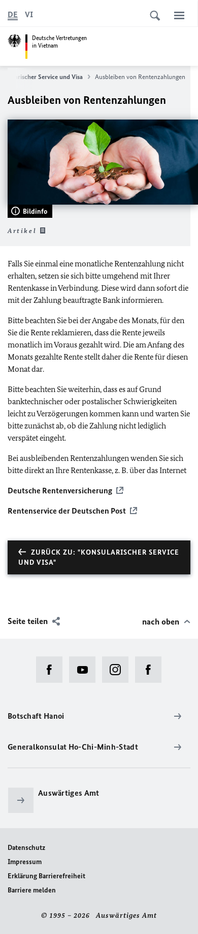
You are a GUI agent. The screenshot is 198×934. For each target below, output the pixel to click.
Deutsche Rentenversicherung (60, 490)
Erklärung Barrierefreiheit (46, 876)
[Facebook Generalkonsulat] (151, 669)
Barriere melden (32, 890)
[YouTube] (85, 669)
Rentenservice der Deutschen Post (67, 511)
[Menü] (179, 15)
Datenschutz (26, 847)
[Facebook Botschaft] (52, 669)
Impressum (25, 862)
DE (13, 14)
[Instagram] (118, 669)
